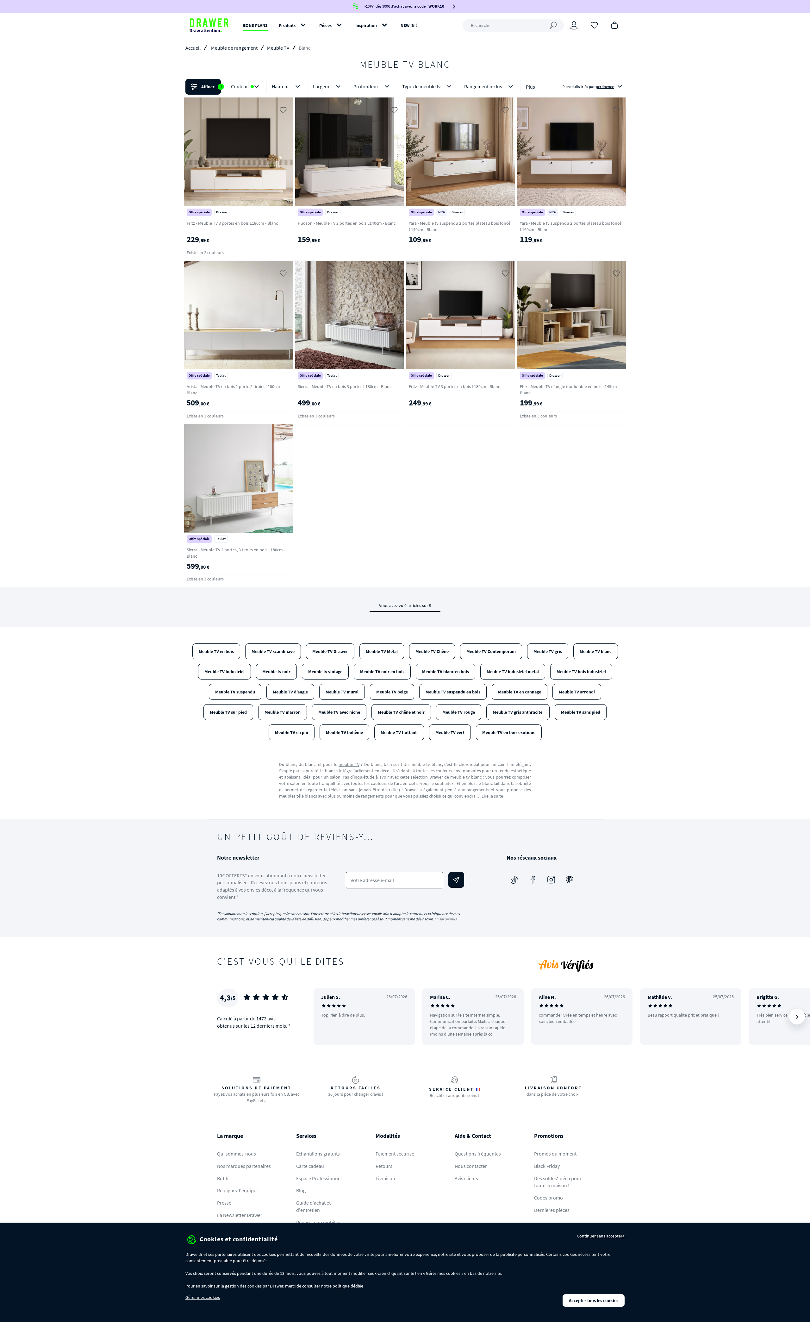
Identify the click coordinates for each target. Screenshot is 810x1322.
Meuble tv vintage (325, 671)
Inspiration (366, 25)
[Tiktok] (514, 880)
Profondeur (365, 86)
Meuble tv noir (276, 671)
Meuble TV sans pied (580, 712)
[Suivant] (797, 1016)
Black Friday (547, 1166)
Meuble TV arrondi (577, 692)
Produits (287, 25)
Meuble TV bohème (344, 732)
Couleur (239, 86)
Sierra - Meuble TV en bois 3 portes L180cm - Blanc (344, 386)
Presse (224, 1203)
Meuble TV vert (449, 732)
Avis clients (466, 1178)
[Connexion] (574, 25)
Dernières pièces (552, 1210)
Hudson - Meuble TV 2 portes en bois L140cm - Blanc (347, 223)
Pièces (325, 25)
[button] (405, 86)
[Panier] (614, 24)
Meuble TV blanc (596, 651)
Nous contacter (471, 1166)
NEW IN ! (409, 25)
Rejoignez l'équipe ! (238, 1190)
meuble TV (349, 764)
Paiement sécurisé (395, 1153)
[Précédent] (326, 1016)
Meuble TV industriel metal (513, 671)
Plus (530, 87)
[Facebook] (533, 880)
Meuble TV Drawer (330, 651)
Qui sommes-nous (236, 1153)
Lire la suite (492, 796)
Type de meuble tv (421, 86)
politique (341, 1286)
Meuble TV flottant (399, 732)
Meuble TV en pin (291, 732)
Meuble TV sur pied (228, 712)
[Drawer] (209, 25)
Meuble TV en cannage (519, 692)
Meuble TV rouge (458, 712)
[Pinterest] (569, 880)
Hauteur (280, 86)
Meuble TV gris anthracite (518, 712)
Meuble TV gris (547, 651)
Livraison (385, 1178)
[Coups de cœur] (594, 24)
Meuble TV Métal (382, 651)
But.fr (223, 1178)
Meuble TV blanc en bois (445, 671)
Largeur (321, 86)
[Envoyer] (456, 880)
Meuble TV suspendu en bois (453, 692)
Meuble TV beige (392, 692)
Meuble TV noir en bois (382, 671)
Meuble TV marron (283, 712)
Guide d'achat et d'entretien (313, 1206)
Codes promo (548, 1197)
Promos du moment (555, 1153)
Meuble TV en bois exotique (508, 732)
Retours (384, 1166)
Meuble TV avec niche (339, 712)
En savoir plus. (446, 919)
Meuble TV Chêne (432, 651)
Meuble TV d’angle (290, 692)
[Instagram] (551, 880)
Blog (301, 1190)
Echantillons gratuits (318, 1153)
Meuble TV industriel (224, 671)
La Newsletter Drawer (239, 1215)
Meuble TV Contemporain (491, 651)
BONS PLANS (255, 25)
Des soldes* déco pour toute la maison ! (558, 1182)
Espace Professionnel (319, 1178)
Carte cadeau (310, 1166)
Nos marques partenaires (244, 1166)
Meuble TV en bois (216, 651)
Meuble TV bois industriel (581, 671)
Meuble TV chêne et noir (401, 712)
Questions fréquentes (478, 1153)
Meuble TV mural (342, 692)
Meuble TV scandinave (273, 651)
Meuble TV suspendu (235, 692)
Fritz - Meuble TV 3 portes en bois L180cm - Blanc (232, 223)
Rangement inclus (483, 86)
